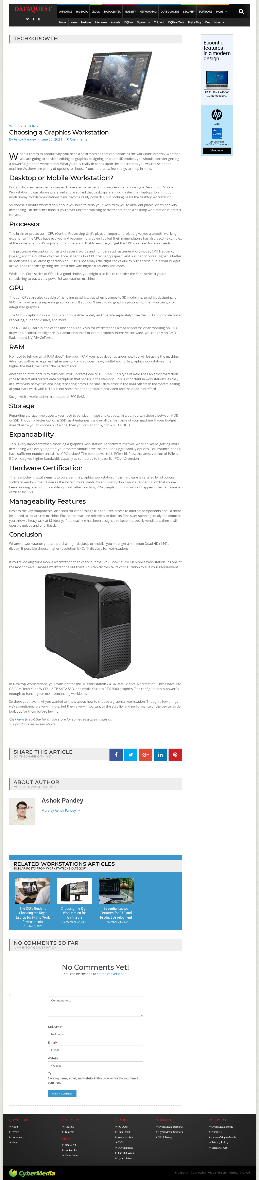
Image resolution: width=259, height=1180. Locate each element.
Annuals (115, 22)
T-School (159, 22)
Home (62, 22)
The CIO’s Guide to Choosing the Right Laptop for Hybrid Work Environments (33, 915)
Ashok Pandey (25, 139)
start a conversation (111, 974)
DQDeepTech (176, 22)
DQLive (128, 22)
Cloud (96, 11)
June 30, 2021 (51, 139)
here (20, 719)
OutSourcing (170, 11)
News (74, 22)
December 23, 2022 (116, 922)
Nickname (55, 1027)
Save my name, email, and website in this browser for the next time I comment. (93, 1080)
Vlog (207, 22)
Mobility (130, 11)
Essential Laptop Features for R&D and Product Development (116, 912)
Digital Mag (194, 22)
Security (189, 11)
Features (86, 22)
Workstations (23, 126)
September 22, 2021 (75, 922)
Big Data (82, 11)
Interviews (101, 22)
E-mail (53, 1042)
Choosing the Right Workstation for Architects (74, 912)
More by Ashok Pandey (58, 811)
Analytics (65, 11)
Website (53, 1058)
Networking (148, 11)
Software (205, 11)
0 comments (77, 139)
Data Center (112, 11)
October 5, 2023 (32, 926)
